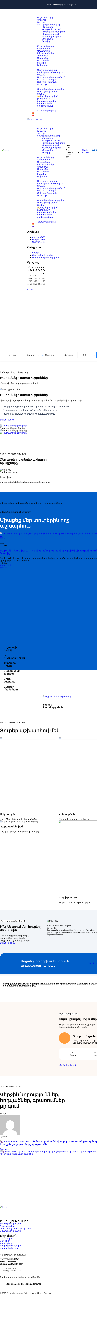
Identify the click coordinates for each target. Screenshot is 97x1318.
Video (2, 538)
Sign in (85, 150)
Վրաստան (5, 565)
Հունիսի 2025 (38, 237)
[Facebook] (82, 4)
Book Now (4, 567)
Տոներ (35, 253)
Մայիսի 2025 (38, 239)
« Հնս (30, 289)
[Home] (5, 150)
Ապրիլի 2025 (38, 242)
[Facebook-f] (3, 1213)
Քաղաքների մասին (42, 255)
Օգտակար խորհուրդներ (45, 257)
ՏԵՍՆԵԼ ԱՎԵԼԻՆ (68, 1065)
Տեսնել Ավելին (7, 420)
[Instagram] (92, 4)
